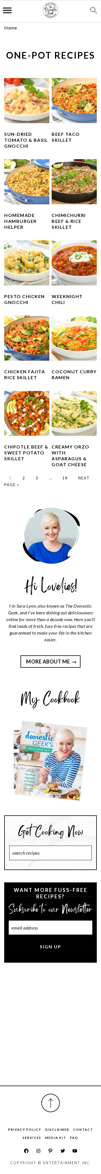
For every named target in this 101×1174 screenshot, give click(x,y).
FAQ (74, 1137)
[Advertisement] (50, 1030)
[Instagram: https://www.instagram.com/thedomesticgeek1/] (38, 1151)
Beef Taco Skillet (66, 137)
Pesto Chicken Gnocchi (24, 299)
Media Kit (55, 1137)
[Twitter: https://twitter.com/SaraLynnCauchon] (62, 1151)
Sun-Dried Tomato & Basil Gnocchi (26, 139)
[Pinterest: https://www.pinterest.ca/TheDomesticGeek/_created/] (50, 1151)
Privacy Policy (24, 1129)
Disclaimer (57, 1129)
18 (65, 478)
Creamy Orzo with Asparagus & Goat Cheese (70, 455)
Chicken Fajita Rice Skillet (24, 374)
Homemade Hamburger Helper (20, 221)
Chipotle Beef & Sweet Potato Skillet (26, 452)
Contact (83, 1129)
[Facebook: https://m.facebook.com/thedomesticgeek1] (26, 1151)
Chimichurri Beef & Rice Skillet (69, 221)
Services (32, 1137)
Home (10, 27)
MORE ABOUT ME (48, 661)
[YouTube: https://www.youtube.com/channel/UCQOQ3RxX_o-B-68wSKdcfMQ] (74, 1151)
